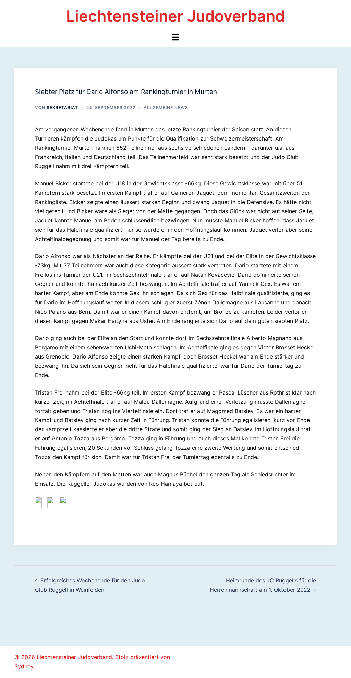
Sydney (24, 666)
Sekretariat (62, 107)
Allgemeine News (166, 107)
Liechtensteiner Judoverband (175, 16)
